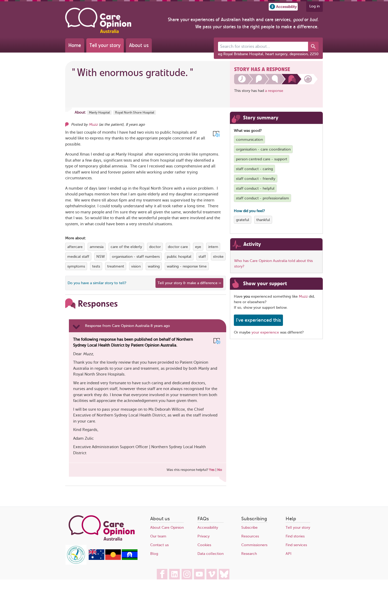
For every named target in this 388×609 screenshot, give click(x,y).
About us (139, 45)
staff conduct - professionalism (262, 198)
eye (198, 247)
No (219, 470)
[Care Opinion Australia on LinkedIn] (174, 574)
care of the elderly (126, 247)
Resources (250, 536)
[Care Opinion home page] (98, 20)
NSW (100, 257)
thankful (263, 220)
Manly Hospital (99, 112)
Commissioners (254, 545)
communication (249, 140)
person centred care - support (261, 159)
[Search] (313, 46)
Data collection (210, 554)
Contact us (159, 545)
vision (136, 266)
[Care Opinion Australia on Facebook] (162, 574)
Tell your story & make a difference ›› (189, 283)
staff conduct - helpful (255, 188)
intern (213, 247)
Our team (158, 536)
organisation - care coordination (263, 149)
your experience (265, 332)
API (288, 554)
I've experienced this (258, 320)
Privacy (203, 536)
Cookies (204, 545)
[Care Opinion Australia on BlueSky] (224, 574)
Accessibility (207, 528)
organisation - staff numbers (136, 257)
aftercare (75, 247)
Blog (154, 554)
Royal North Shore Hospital (134, 112)
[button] (283, 7)
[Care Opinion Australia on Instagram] (187, 574)
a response (274, 91)
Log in (314, 6)
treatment (115, 266)
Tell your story (105, 45)
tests (96, 266)
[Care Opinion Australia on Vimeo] (211, 574)
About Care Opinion (167, 528)
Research (249, 554)
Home (74, 45)
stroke (218, 257)
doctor (155, 247)
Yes (212, 470)
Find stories (295, 536)
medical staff (78, 257)
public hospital (179, 257)
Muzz (93, 125)
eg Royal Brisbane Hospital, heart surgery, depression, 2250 (268, 54)
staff (202, 257)
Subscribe (249, 528)
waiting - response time (187, 266)
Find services (296, 545)
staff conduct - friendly (255, 179)
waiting (154, 266)
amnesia (96, 247)
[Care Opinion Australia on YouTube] (199, 574)
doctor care (178, 247)
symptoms (76, 266)
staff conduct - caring (254, 169)
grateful (242, 220)
